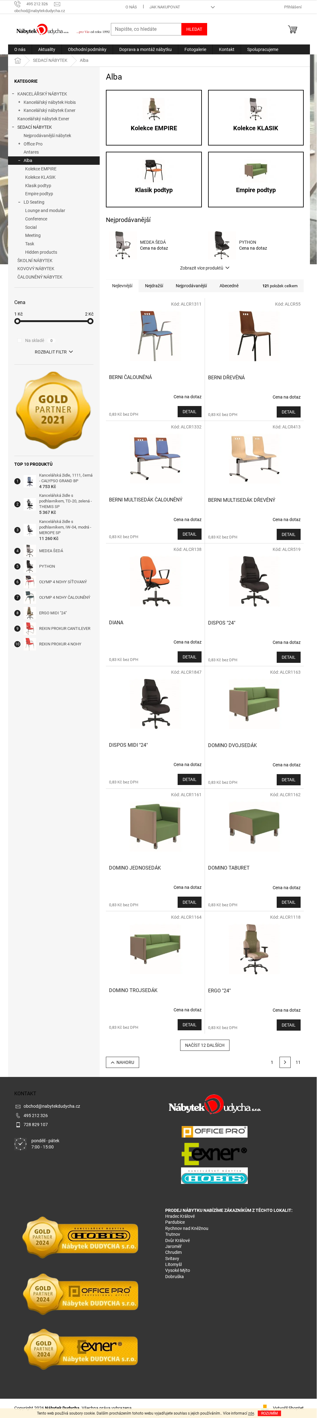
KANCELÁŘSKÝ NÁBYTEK (42, 93)
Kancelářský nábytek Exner (49, 110)
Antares (31, 152)
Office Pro (33, 143)
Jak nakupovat (164, 7)
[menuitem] (20, 49)
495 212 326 (36, 1115)
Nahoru (125, 1062)
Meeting (33, 235)
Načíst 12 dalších (205, 1045)
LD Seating (34, 202)
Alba (28, 160)
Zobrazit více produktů (201, 268)
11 (298, 1062)
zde (251, 1413)
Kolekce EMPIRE (41, 168)
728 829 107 (36, 1124)
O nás (131, 7)
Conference (36, 218)
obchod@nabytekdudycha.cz (52, 1106)
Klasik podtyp (38, 185)
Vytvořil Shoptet (288, 1407)
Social (31, 227)
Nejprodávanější (191, 285)
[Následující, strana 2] (285, 1062)
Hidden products (41, 252)
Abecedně (229, 285)
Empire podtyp (39, 193)
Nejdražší (154, 285)
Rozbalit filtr (51, 351)
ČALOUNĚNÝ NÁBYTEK (39, 277)
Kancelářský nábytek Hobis (50, 102)
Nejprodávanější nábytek (47, 135)
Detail (190, 411)
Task (29, 243)
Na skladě (38, 340)
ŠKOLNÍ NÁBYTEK (34, 260)
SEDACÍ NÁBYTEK (34, 127)
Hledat (194, 29)
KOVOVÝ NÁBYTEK (35, 268)
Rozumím (269, 1413)
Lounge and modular (45, 210)
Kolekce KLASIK (40, 177)
